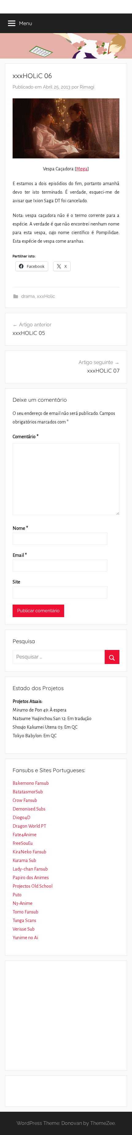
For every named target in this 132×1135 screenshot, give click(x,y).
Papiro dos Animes (31, 877)
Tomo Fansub (25, 911)
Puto (17, 894)
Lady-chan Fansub (30, 869)
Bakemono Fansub (31, 783)
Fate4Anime (25, 834)
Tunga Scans (24, 920)
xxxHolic (46, 296)
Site (16, 581)
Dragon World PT (29, 826)
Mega (81, 168)
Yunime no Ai (25, 937)
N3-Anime (23, 903)
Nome (20, 528)
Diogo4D (21, 817)
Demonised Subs (29, 809)
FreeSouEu (23, 843)
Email (20, 555)
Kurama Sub (24, 860)
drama (28, 296)
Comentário (25, 436)
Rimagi (87, 87)
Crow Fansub (25, 800)
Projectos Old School (32, 886)
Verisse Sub (24, 929)
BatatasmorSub (28, 791)
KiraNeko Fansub (29, 851)
